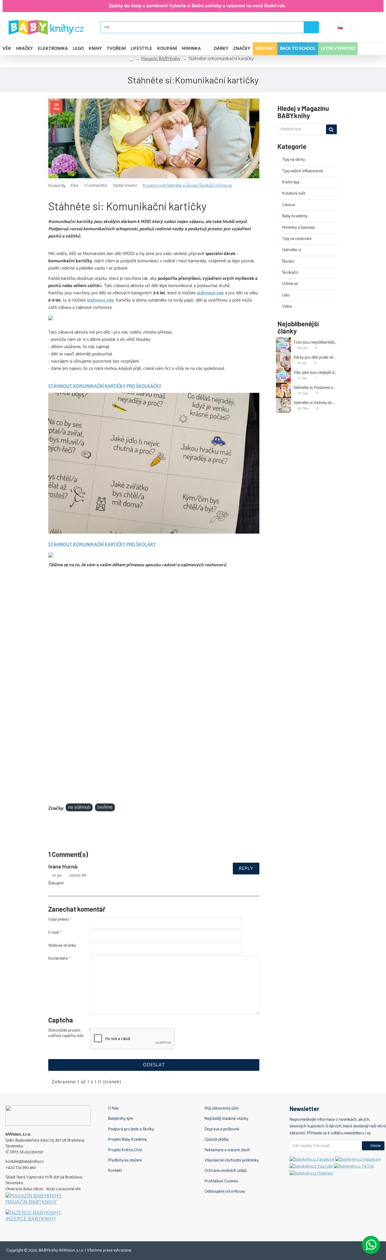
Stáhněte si (175, 186)
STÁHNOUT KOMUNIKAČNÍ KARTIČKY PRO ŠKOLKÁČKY (104, 386)
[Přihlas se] (359, 27)
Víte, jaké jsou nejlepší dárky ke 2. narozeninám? (315, 372)
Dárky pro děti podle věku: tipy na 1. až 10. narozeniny (315, 357)
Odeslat (154, 1065)
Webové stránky (62, 946)
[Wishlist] (377, 27)
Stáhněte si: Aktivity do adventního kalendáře (315, 403)
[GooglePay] (378, 1249)
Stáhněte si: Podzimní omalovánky (315, 388)
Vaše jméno (58, 920)
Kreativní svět (154, 186)
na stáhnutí (79, 807)
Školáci (192, 186)
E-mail (53, 933)
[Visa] (344, 1249)
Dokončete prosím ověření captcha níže (66, 1033)
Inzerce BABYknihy (30, 1219)
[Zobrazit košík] (373, 48)
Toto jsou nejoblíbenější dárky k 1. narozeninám (315, 342)
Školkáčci (207, 186)
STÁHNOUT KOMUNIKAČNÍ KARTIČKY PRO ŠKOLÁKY (102, 544)
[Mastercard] (356, 1249)
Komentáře (58, 959)
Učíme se (224, 186)
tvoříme (104, 807)
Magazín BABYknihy (160, 59)
